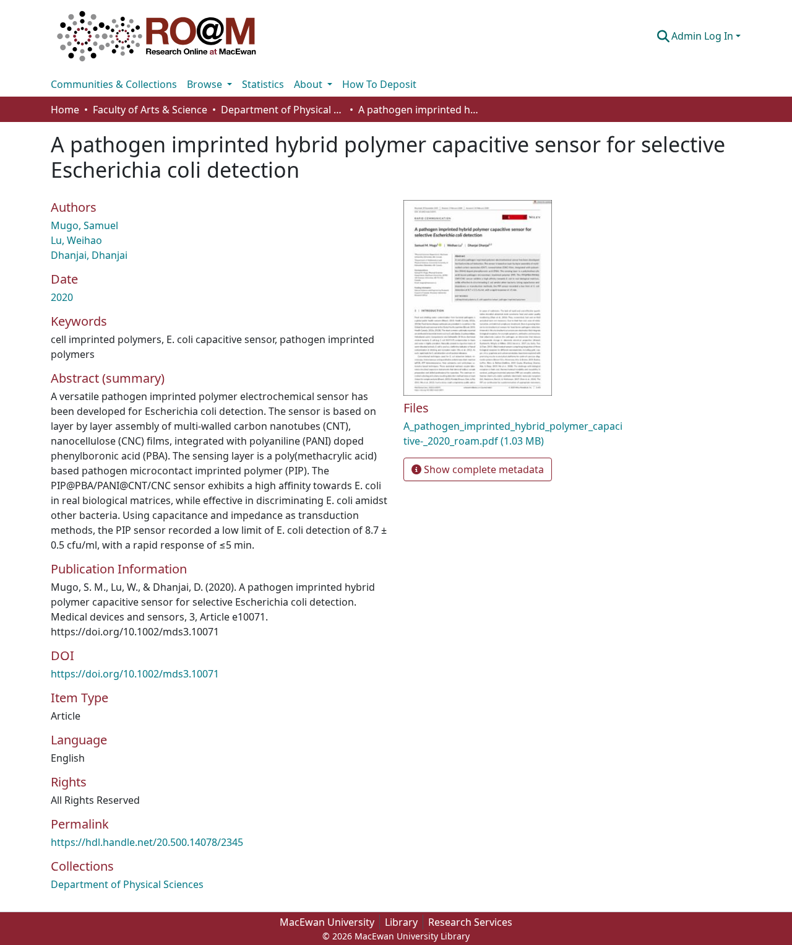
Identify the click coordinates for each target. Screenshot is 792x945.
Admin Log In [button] (703, 36)
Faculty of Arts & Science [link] (150, 109)
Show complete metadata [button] (482, 469)
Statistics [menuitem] (263, 84)
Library (401, 922)
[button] (156, 36)
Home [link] (65, 109)
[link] (513, 433)
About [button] (309, 84)
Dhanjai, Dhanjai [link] (89, 255)
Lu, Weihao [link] (76, 240)
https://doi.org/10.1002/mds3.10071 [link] (135, 674)
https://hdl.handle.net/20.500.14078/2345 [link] (147, 842)
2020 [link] (62, 297)
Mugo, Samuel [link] (84, 225)
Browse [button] (206, 84)
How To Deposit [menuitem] (379, 84)
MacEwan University (327, 922)
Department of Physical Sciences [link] (283, 109)
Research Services (470, 922)
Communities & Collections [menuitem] (114, 84)
